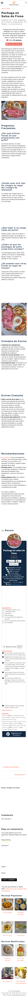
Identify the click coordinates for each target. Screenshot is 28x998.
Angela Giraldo (16, 584)
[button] (11, 556)
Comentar (15, 564)
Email (3, 873)
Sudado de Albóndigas (11, 767)
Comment (5, 845)
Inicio (3, 8)
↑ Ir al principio (14, 991)
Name (3, 866)
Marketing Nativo (19, 995)
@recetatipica (16, 735)
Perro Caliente (19, 774)
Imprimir (11, 561)
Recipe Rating (6, 840)
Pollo (8, 8)
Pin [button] (19, 561)
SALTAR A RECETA (15, 44)
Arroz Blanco (5, 457)
